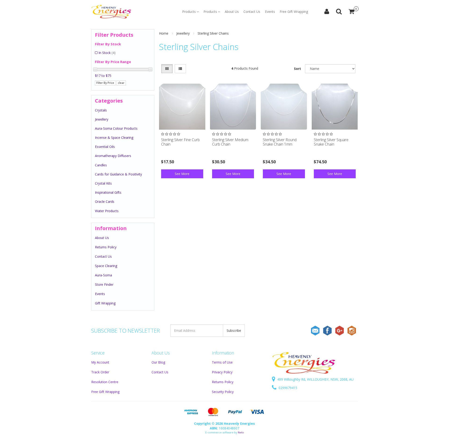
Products (189, 11)
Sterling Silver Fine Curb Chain (180, 142)
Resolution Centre (104, 382)
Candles (101, 165)
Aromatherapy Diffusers (113, 155)
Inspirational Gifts (108, 192)
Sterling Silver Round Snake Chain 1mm (280, 142)
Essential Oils (105, 146)
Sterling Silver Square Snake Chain (331, 142)
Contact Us (251, 11)
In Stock (107, 52)
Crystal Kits (103, 183)
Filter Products (114, 34)
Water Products (107, 211)
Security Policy (223, 391)
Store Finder (104, 284)
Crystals (101, 110)
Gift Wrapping (105, 303)
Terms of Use (222, 362)
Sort (297, 68)
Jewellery (101, 119)
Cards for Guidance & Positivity (118, 174)
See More (182, 173)
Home (163, 33)
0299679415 (287, 387)
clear (121, 83)
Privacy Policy (222, 372)
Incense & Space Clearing (114, 137)
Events (270, 11)
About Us (232, 11)
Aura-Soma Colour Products (116, 128)
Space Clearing (106, 266)
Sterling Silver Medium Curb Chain (230, 142)
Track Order (100, 372)
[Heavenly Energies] (111, 11)
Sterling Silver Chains (213, 33)
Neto (241, 432)
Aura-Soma (103, 275)
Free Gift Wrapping (294, 11)
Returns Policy (105, 247)
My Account (100, 362)
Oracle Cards (104, 201)
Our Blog (158, 362)
